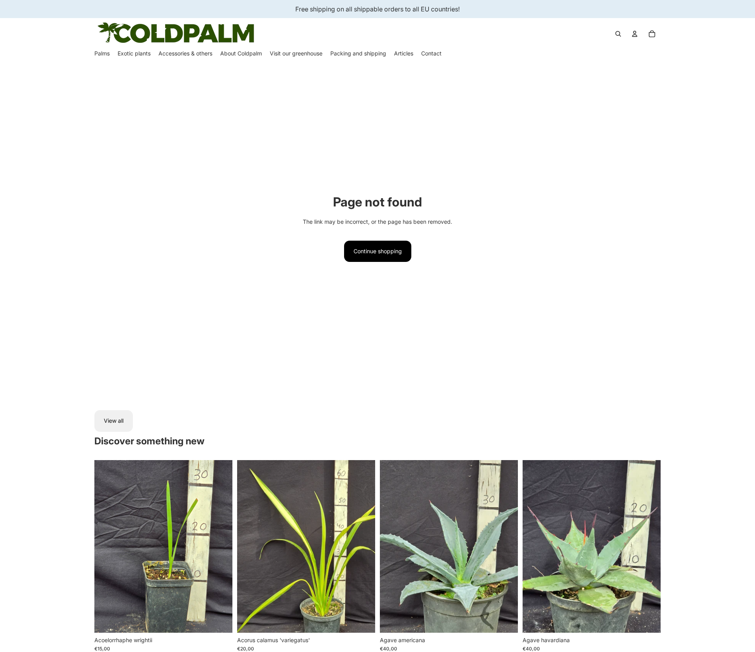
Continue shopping (378, 251)
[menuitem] (102, 53)
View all (113, 420)
